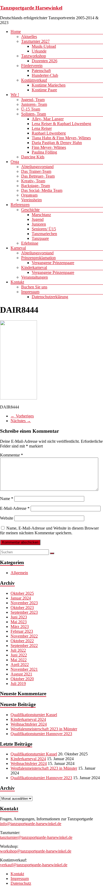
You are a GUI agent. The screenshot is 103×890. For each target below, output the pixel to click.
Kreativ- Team (33, 181)
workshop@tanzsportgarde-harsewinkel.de (35, 851)
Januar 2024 (21, 598)
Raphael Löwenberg (49, 133)
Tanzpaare (40, 238)
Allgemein (19, 572)
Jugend (38, 219)
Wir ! (15, 94)
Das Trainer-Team (36, 171)
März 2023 (20, 626)
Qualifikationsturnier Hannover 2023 (41, 733)
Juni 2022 (19, 655)
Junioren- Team (34, 104)
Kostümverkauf (34, 80)
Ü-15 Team (30, 109)
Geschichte (30, 209)
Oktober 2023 (22, 607)
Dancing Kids (32, 157)
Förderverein (32, 65)
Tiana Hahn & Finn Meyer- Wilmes (61, 138)
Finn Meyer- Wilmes (49, 147)
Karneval (18, 248)
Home (16, 31)
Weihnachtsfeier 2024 (29, 724)
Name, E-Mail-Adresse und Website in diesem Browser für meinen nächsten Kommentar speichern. (49, 530)
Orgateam (29, 195)
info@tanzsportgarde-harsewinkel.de (30, 823)
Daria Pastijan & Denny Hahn (57, 142)
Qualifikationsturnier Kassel (34, 714)
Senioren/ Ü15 (44, 229)
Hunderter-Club (45, 75)
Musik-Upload (44, 46)
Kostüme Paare (44, 90)
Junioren (39, 224)
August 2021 (21, 674)
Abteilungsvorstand (37, 166)
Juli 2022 (18, 650)
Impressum (30, 291)
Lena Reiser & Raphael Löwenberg (61, 123)
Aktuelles (29, 36)
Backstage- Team (35, 185)
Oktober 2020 (22, 679)
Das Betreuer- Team (38, 176)
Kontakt (17, 282)
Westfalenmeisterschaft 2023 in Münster (44, 729)
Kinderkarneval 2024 (28, 719)
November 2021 (24, 669)
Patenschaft (41, 70)
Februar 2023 (22, 631)
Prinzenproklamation (38, 257)
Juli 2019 (18, 683)
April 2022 (20, 664)
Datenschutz (21, 883)
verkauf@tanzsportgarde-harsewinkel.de (33, 865)
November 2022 (24, 636)
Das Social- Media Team (41, 190)
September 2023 (24, 612)
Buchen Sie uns (34, 287)
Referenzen (20, 204)
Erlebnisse (29, 243)
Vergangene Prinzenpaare (53, 262)
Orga (15, 161)
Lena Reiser (42, 128)
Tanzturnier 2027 (35, 41)
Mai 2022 (19, 660)
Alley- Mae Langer (48, 119)
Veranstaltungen (34, 277)
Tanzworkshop (33, 56)
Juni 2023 (19, 617)
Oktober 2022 (22, 641)
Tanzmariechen (44, 233)
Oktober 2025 (22, 593)
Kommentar (11, 455)
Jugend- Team (33, 99)
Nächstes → (21, 420)
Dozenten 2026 (44, 61)
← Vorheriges (22, 416)
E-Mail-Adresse (15, 508)
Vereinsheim (31, 200)
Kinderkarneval (34, 267)
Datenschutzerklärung (50, 296)
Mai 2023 (19, 622)
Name (6, 498)
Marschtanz (41, 214)
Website (6, 518)
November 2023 (24, 603)
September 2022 (24, 645)
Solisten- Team (33, 114)
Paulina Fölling (44, 152)
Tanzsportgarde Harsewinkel (31, 8)
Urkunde (39, 51)
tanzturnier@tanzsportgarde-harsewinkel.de (36, 837)
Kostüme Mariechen (48, 85)
